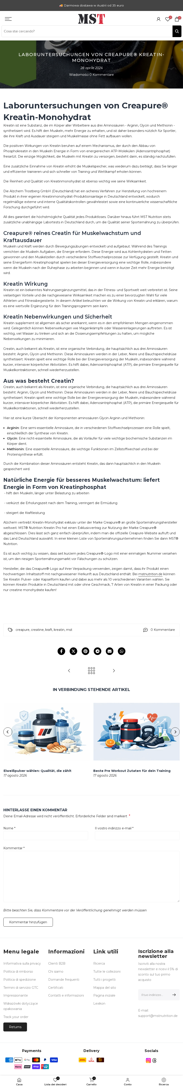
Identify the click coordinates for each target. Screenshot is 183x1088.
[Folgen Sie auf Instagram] (148, 1061)
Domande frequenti (63, 980)
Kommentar (14, 848)
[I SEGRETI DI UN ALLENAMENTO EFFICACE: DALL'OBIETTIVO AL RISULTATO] (114, 671)
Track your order (15, 1017)
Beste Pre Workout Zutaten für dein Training (132, 771)
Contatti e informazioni (66, 995)
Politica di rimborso (18, 972)
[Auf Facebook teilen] (61, 651)
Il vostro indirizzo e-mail (114, 828)
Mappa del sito (104, 988)
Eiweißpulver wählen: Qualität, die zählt (37, 771)
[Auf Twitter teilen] (73, 651)
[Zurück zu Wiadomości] (91, 671)
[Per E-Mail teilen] (109, 651)
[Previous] (7, 731)
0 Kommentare (101, 75)
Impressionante (15, 995)
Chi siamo (55, 972)
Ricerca (99, 963)
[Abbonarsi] (173, 994)
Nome (9, 828)
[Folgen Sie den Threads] (154, 1061)
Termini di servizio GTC (20, 988)
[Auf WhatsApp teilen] (121, 651)
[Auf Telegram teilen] (97, 651)
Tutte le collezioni (107, 972)
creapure (22, 630)
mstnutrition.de (150, 574)
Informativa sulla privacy (22, 963)
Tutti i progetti (104, 980)
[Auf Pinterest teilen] (85, 651)
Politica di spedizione (19, 980)
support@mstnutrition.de (158, 1016)
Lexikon (99, 1003)
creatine (37, 630)
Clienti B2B (56, 963)
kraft (48, 630)
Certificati (55, 988)
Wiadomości (79, 75)
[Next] (175, 731)
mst (69, 630)
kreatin (59, 630)
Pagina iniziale (104, 995)
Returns (15, 1027)
